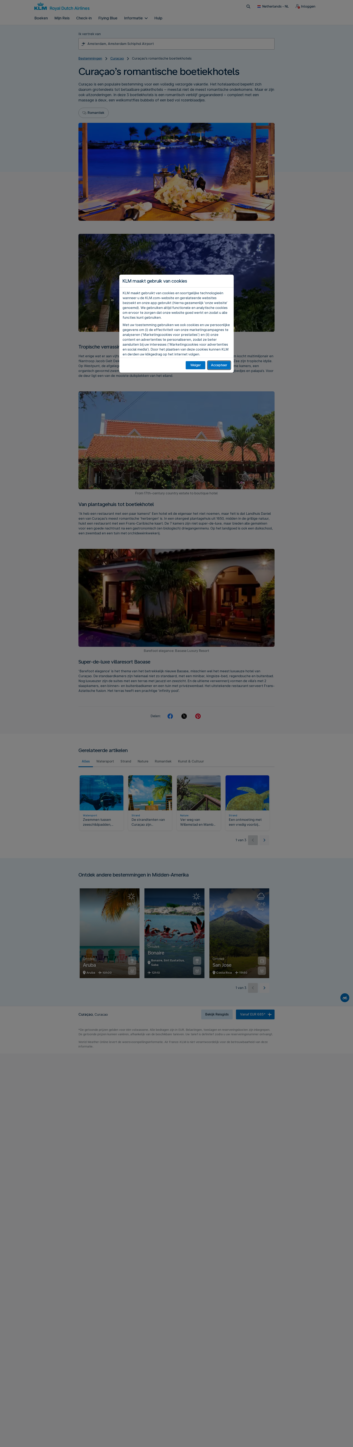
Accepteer (219, 365)
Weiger (195, 365)
